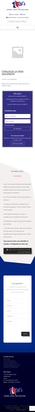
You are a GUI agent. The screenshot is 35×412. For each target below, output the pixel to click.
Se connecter (17, 129)
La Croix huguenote (12, 79)
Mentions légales (21, 410)
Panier (24, 14)
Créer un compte (17, 143)
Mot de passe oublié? (9, 125)
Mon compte (15, 14)
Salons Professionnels (9, 361)
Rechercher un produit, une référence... (18, 21)
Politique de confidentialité (11, 367)
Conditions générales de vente (12, 365)
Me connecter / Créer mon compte (18, 17)
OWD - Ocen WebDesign (13, 408)
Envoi (25, 334)
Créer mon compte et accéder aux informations (19, 251)
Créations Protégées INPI (10, 363)
